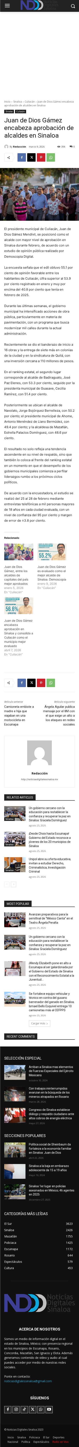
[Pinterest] (41, 157)
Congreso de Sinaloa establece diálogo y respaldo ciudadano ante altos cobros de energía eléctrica (51, 1114)
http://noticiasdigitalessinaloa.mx (39, 779)
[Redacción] (7, 147)
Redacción (19, 146)
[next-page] (13, 884)
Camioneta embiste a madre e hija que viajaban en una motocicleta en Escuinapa (19, 715)
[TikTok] (24, 1409)
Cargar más (38, 1023)
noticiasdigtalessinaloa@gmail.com (28, 1381)
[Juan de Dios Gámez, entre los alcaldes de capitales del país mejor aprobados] (18, 552)
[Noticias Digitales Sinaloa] (39, 1303)
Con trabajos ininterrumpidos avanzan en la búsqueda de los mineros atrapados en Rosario (49, 1092)
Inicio (7, 101)
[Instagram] (16, 1409)
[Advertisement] (39, 53)
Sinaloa (17, 101)
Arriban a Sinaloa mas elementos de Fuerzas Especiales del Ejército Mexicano (51, 1071)
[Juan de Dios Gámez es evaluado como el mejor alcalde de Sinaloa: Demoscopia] (52, 552)
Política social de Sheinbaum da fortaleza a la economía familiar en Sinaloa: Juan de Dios (50, 1148)
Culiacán (30, 101)
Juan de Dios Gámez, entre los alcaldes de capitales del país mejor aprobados (16, 575)
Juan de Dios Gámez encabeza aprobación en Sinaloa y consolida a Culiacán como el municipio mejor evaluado (18, 633)
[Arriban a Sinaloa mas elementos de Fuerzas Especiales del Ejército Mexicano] (14, 1072)
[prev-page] (6, 884)
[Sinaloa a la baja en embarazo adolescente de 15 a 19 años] (14, 1171)
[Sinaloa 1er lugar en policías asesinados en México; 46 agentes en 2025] (14, 1191)
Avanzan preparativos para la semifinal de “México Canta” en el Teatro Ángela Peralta (51, 918)
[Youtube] (49, 1409)
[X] (31, 157)
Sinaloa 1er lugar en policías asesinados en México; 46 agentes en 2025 (51, 1190)
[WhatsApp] (51, 157)
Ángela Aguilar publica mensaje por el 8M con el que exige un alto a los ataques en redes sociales (59, 715)
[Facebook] (21, 157)
